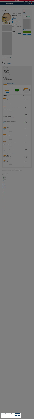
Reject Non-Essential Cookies (17, 415)
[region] (11, 415)
